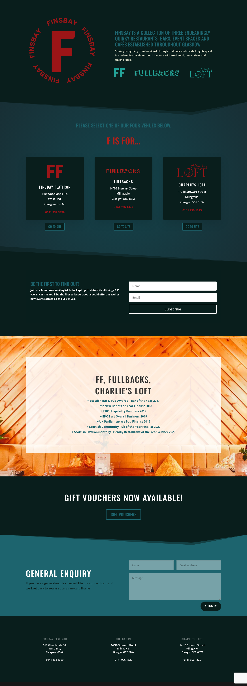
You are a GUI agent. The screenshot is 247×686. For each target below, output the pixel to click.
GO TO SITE (54, 226)
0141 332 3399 (55, 212)
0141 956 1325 (123, 207)
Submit (211, 606)
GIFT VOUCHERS (123, 514)
